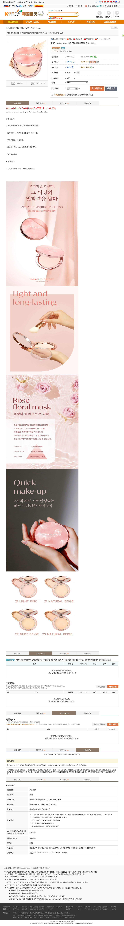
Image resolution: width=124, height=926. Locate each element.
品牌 (27, 28)
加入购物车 (97, 88)
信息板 (68, 909)
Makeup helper (36, 28)
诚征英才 (59, 907)
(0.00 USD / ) (95, 6)
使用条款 (79, 907)
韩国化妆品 (20, 28)
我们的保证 (50, 907)
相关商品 (87, 103)
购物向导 (24, 909)
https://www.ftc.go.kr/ (52, 899)
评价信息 (96, 909)
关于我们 (16, 907)
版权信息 (42, 907)
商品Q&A (64, 103)
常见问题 (33, 909)
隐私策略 (87, 907)
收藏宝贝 (111, 88)
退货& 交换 (96, 907)
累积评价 (40, 103)
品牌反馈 (113, 909)
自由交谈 (105, 909)
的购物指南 (83, 923)
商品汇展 (59, 11)
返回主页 (11, 28)
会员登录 (70, 6)
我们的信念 (33, 907)
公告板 (79, 909)
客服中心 (117, 6)
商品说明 (17, 103)
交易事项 (113, 907)
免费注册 (79, 6)
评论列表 (101, 687)
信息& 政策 (69, 907)
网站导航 (42, 909)
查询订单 (108, 6)
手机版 (50, 909)
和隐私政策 (89, 923)
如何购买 (24, 907)
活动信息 (87, 909)
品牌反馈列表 (99, 724)
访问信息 (105, 907)
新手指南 (16, 909)
